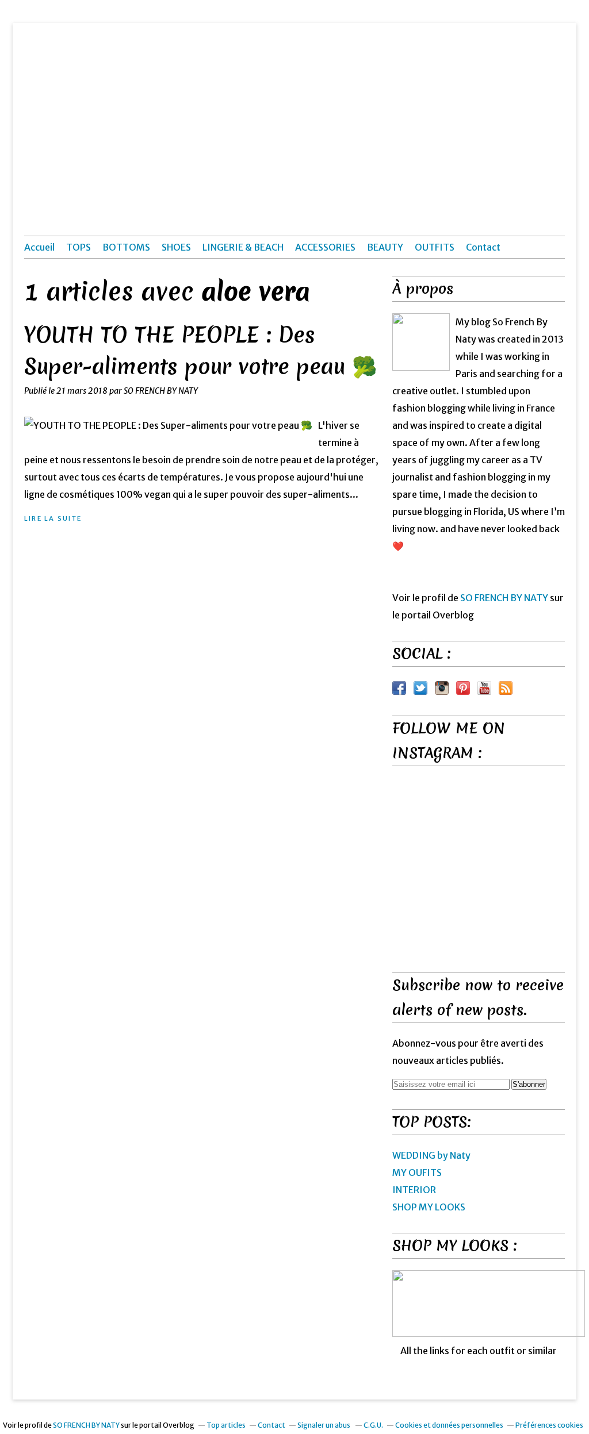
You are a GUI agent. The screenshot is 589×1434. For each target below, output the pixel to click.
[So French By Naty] (421, 342)
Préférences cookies (549, 1425)
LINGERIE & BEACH (243, 247)
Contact (483, 247)
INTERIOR (414, 1189)
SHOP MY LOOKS (428, 1207)
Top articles (226, 1425)
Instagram (442, 688)
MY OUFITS (417, 1172)
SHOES (176, 247)
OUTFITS (434, 247)
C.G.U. (373, 1425)
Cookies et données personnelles (449, 1425)
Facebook (399, 688)
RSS (505, 688)
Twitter (420, 688)
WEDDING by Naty (431, 1155)
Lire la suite (53, 518)
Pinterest (463, 688)
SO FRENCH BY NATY (504, 597)
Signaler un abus (324, 1425)
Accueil (39, 247)
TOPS (78, 247)
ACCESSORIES (325, 247)
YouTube (484, 688)
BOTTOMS (126, 247)
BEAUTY (385, 247)
